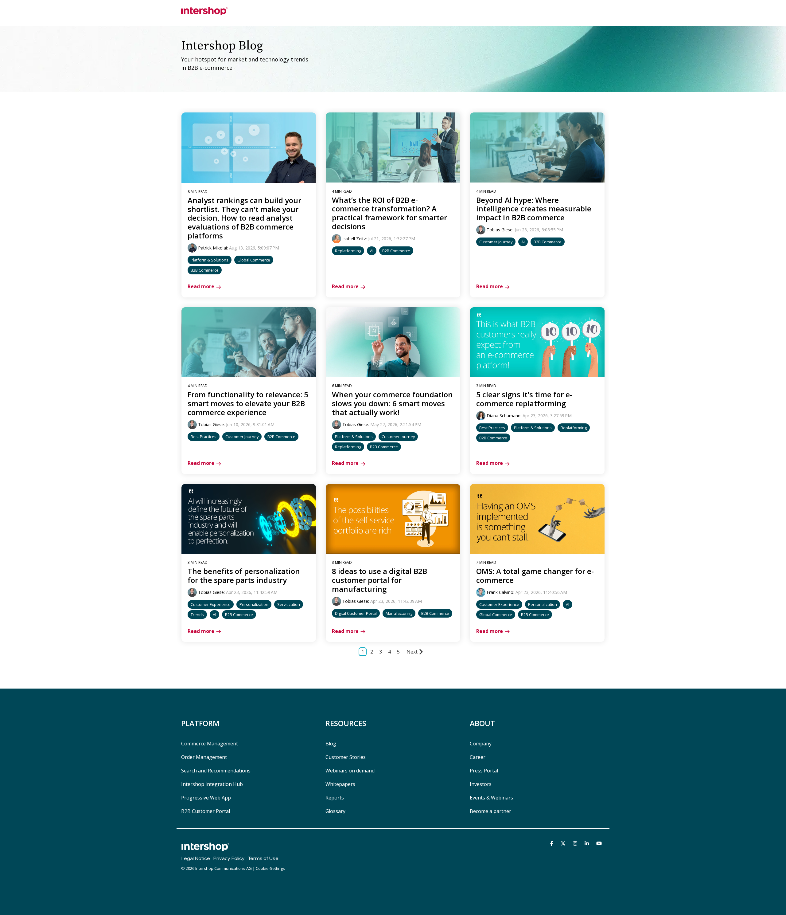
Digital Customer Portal (356, 613)
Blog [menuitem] (330, 743)
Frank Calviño (500, 592)
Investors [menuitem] (481, 784)
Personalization (253, 604)
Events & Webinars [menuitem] (491, 797)
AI (371, 250)
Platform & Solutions (209, 260)
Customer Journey (495, 242)
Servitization (288, 604)
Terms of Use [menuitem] (263, 858)
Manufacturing (399, 613)
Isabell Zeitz (354, 239)
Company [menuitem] (481, 743)
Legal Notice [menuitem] (195, 858)
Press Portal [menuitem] (484, 770)
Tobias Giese (499, 230)
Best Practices (203, 436)
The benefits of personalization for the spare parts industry (244, 575)
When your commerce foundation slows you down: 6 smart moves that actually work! (392, 403)
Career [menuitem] (477, 757)
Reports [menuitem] (334, 797)
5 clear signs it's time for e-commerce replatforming (524, 398)
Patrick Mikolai (212, 248)
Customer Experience (211, 604)
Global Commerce (253, 260)
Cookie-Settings (270, 868)
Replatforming (348, 250)
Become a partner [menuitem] (490, 811)
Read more (201, 286)
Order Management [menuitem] (204, 757)
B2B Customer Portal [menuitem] (205, 811)
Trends (197, 614)
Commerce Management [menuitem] (209, 743)
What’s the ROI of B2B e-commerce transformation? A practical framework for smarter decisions (389, 213)
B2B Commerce (205, 270)
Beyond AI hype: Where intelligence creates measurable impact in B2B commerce (533, 209)
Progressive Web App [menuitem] (206, 797)
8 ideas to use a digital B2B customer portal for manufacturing (379, 580)
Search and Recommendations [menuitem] (216, 770)
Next (412, 651)
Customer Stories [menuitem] (345, 757)
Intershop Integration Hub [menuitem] (212, 784)
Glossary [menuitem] (335, 811)
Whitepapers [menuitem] (340, 784)
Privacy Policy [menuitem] (229, 858)
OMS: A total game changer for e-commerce (535, 575)
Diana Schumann (503, 415)
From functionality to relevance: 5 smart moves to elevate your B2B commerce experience (248, 403)
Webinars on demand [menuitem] (350, 770)
